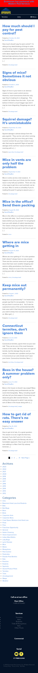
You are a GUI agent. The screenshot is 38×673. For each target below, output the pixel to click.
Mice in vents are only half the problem (16, 163)
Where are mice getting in (15, 244)
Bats (19, 626)
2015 (4, 486)
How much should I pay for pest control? (18, 29)
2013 (4, 491)
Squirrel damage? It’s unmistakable (17, 121)
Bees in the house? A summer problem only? (18, 373)
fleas (4, 523)
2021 (4, 472)
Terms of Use (15, 666)
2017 (4, 481)
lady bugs (6, 540)
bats (3, 506)
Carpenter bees (7, 518)
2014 (4, 489)
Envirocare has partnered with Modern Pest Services (19, 3)
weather (5, 581)
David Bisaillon (9, 40)
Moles (4, 547)
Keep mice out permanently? (14, 287)
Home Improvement (9, 535)
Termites (5, 17)
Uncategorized (12, 65)
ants (4, 501)
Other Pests (19, 628)
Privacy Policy (7, 666)
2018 (4, 479)
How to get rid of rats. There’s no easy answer (16, 417)
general (5, 530)
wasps (20, 406)
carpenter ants (7, 515)
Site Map (22, 666)
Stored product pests (9, 569)
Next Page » (25, 458)
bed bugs (5, 508)
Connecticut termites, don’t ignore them (14, 329)
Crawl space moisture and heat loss (15, 520)
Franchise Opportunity (10, 528)
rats (3, 559)
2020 (4, 474)
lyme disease (7, 542)
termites (10, 362)
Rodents (19, 622)
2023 (4, 467)
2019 (4, 476)
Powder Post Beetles (9, 557)
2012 (4, 493)
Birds (4, 513)
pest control (6, 552)
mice (9, 234)
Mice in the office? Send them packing (18, 203)
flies (4, 525)
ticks (4, 574)
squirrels (11, 152)
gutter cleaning (8, 532)
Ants (19, 17)
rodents (5, 564)
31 (19, 458)
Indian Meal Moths (8, 537)
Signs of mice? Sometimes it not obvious (16, 76)
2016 (4, 484)
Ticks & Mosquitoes (19, 624)
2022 (4, 469)
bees (4, 511)
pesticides (6, 554)
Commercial (19, 639)
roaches (5, 561)
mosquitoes (6, 549)
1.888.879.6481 (19, 602)
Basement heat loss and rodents (14, 503)
